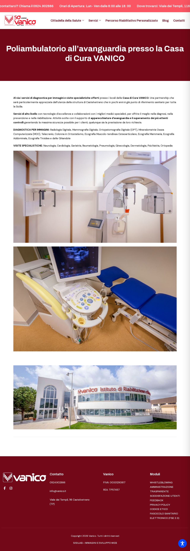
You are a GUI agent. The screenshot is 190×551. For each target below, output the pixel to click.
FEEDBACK (156, 500)
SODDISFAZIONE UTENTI (165, 495)
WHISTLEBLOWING (161, 482)
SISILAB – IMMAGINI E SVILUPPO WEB (95, 543)
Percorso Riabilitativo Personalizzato (131, 20)
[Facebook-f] (4, 488)
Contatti (179, 20)
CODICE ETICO (159, 509)
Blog (165, 20)
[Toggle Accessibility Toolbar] (182, 543)
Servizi (93, 20)
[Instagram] (10, 488)
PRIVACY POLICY (160, 504)
